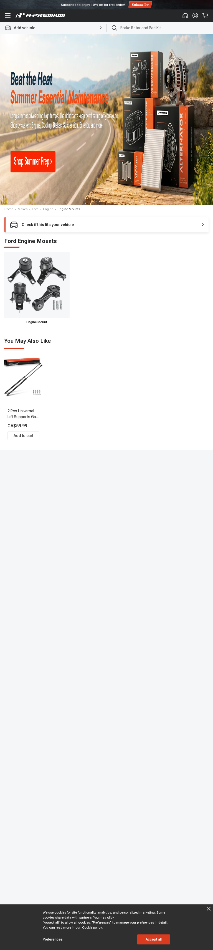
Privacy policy (75, 515)
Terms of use (121, 510)
